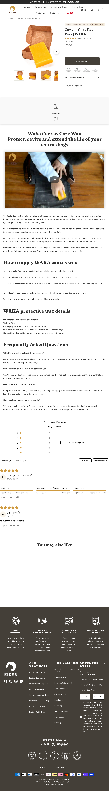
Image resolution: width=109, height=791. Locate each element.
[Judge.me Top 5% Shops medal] (77, 755)
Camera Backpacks (37, 689)
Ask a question (76, 442)
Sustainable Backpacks (38, 684)
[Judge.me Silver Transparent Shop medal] (54, 755)
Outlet (70, 12)
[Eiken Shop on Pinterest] (10, 681)
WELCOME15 (96, 24)
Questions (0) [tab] (20, 460)
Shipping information (75, 77)
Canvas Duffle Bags (37, 706)
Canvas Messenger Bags (39, 695)
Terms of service (61, 689)
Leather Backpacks (37, 678)
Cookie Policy (60, 694)
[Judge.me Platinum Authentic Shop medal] (43, 755)
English (43, 767)
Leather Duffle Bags (37, 712)
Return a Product (73, 86)
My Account (59, 717)
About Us (41, 12)
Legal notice (59, 700)
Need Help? (56, 12)
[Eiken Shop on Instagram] (16, 681)
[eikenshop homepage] (12, 10)
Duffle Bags (78, 7)
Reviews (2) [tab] (6, 460)
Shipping (58, 706)
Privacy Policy (60, 677)
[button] (71, 38)
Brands (27, 7)
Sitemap (57, 723)
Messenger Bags (59, 7)
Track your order (61, 711)
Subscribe (98, 697)
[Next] (56, 51)
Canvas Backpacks (37, 672)
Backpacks (41, 7)
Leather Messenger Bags (39, 701)
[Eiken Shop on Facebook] (5, 681)
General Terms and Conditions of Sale (67, 670)
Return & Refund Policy (64, 683)
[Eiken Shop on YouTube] (21, 681)
